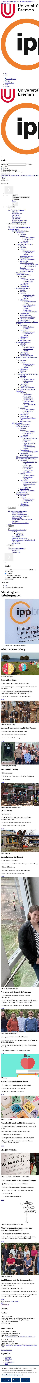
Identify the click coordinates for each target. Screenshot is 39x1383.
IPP (4, 177)
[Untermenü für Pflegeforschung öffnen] (22, 423)
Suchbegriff (4, 164)
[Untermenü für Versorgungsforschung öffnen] (30, 342)
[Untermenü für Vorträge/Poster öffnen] (29, 450)
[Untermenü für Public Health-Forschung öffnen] (28, 231)
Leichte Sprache (9, 1362)
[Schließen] (9, 226)
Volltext (5, 168)
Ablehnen (16, 1380)
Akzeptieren (25, 1380)
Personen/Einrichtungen (10, 170)
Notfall (7, 1360)
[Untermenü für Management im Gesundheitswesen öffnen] (16, 359)
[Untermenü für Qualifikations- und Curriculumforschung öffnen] (29, 494)
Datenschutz (8, 1359)
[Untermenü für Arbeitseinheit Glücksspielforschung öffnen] (33, 263)
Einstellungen (6, 1380)
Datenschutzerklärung (8, 1375)
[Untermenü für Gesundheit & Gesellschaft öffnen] (32, 244)
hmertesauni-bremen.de (20, 1337)
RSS (2, 1303)
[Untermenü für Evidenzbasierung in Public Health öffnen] (37, 374)
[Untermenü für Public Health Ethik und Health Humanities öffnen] (23, 391)
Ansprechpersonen (6, 1350)
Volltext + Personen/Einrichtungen (13, 172)
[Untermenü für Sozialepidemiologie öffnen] (29, 288)
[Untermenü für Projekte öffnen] (25, 236)
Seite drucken (5, 1305)
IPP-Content (14, 1301)
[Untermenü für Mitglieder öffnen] (26, 325)
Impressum (8, 1357)
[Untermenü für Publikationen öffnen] (28, 300)
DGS (6, 1364)
